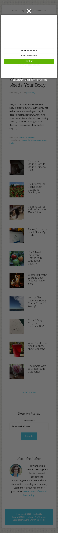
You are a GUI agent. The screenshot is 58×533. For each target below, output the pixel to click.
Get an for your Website (29, 79)
